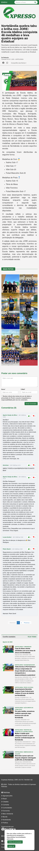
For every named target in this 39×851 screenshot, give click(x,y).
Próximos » (27, 623)
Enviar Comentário (31, 404)
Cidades (5, 802)
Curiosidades (7, 808)
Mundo (4, 817)
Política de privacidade (15, 842)
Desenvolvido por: (7, 827)
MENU (5, 2)
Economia (6, 811)
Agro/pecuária (7, 796)
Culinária (5, 805)
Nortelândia (6, 820)
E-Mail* (23, 389)
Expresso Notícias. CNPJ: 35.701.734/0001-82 (16, 780)
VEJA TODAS (32, 637)
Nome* (3, 389)
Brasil (4, 799)
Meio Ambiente (7, 814)
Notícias (6, 792)
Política (5, 823)
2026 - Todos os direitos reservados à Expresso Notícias (18, 785)
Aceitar (11, 846)
